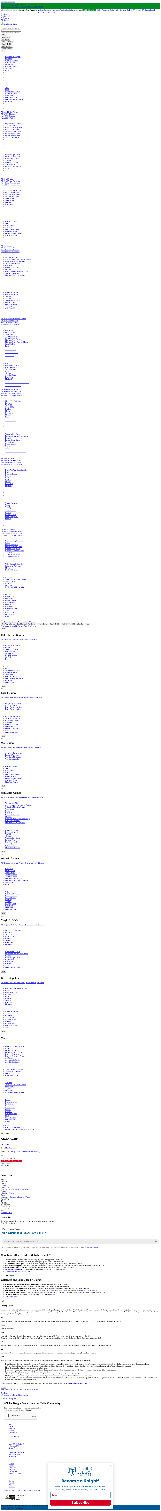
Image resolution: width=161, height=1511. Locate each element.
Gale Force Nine (11, 308)
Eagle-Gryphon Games (13, 166)
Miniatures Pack (10, 1148)
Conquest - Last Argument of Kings (17, 271)
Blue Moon (9, 377)
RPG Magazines (11, 66)
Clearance (8, 606)
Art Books (8, 553)
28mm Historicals (11, 338)
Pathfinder (8, 59)
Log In (68, 10)
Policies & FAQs (14, 1446)
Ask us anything (11, 1296)
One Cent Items (10, 612)
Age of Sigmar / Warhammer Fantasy (18, 259)
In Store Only (10, 614)
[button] (10, 1134)
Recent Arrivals (10, 600)
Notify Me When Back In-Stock (11, 1161)
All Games (4, 20)
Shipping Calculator (15, 1450)
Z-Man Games (10, 164)
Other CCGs (9, 407)
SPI (6, 223)
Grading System (14, 1454)
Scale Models (10, 344)
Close (3, 1387)
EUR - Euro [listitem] (135, 10)
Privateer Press (10, 302)
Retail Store (39, 10)
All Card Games (11, 126)
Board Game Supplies (12, 129)
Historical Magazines (12, 549)
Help (10, 1424)
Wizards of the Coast (12, 92)
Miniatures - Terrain (23, 1197)
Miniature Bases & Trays (13, 340)
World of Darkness (11, 61)
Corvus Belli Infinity (12, 267)
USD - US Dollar (89, 10)
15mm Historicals (11, 336)
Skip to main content (8, 2)
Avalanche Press (11, 235)
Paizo (7, 90)
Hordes (17, 263)
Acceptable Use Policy (93, 1247)
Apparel (8, 583)
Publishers (33, 640)
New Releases (10, 602)
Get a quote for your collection (87, 1290)
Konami (8, 438)
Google (11, 1481)
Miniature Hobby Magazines (15, 275)
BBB (10, 1485)
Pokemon (8, 403)
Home (7, 1125)
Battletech (8, 265)
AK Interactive (10, 511)
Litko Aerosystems (11, 517)
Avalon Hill (9, 227)
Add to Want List (7, 1163)
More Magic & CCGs (12, 967)
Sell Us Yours (5, 1165)
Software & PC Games (13, 566)
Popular (8, 594)
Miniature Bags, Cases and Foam (16, 342)
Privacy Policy (14, 1437)
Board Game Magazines (13, 127)
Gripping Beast (10, 375)
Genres (7, 616)
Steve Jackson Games (12, 157)
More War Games (11, 782)
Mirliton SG (9, 379)
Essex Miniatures (11, 367)
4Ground (8, 298)
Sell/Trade (4, 14)
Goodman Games (11, 94)
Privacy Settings (13, 1434)
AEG (7, 168)
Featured (8, 604)
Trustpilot (12, 1483)
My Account (54, 10)
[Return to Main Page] (2, 688)
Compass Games (11, 231)
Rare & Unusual (11, 596)
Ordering (12, 1428)
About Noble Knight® (16, 1444)
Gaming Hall (5, 16)
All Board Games (7, 697)
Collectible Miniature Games (15, 261)
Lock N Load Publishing (13, 233)
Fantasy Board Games (13, 133)
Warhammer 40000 (12, 803)
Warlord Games (10, 369)
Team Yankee (10, 334)
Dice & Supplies (7, 48)
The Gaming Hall (14, 622)
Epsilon (8, 1129)
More (3, 51)
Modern (8, 202)
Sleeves (8, 411)
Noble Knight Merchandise (14, 587)
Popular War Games (12, 192)
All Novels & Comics (12, 555)
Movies (7, 568)
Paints (7, 346)
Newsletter (12, 1470)
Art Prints (8, 577)
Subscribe (80, 1502)
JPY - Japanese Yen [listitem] (48, 12)
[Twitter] (15, 1490)
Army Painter (10, 509)
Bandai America (10, 444)
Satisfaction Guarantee (16, 1452)
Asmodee (8, 160)
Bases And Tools (11, 474)
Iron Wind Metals (11, 304)
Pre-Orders (9, 598)
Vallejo (7, 505)
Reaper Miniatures (11, 294)
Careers (11, 1464)
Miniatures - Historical (8, 1197)
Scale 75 (8, 519)
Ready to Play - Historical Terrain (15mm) (25, 1129)
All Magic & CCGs (7, 925)
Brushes (8, 476)
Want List (62, 10)
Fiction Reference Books (13, 547)
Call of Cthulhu (10, 63)
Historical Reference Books (14, 551)
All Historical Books (12, 556)
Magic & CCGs (6, 46)
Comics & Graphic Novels (14, 541)
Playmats (8, 415)
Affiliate (11, 1466)
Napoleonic (9, 204)
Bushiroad (8, 446)
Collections (5, 18)
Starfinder (8, 68)
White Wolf (9, 95)
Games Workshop (11, 292)
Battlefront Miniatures (12, 365)
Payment (12, 1430)
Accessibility (13, 1456)
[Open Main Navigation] (2, 22)
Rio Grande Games (12, 158)
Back (3, 628)
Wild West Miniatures (12, 273)
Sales (7, 610)
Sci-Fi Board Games (12, 137)
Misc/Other (9, 585)
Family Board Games (12, 135)
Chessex (8, 513)
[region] (80, 1238)
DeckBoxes (9, 413)
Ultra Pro (8, 507)
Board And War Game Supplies (16, 470)
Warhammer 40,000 (12, 257)
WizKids (8, 296)
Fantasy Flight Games (12, 155)
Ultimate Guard (10, 515)
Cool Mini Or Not (11, 162)
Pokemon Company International (16, 436)
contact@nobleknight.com (48, 1292)
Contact (46, 10)
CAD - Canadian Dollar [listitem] (122, 10)
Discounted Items (11, 608)
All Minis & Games (7, 797)
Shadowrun (9, 64)
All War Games (6, 747)
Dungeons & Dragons (12, 57)
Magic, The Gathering (13, 401)
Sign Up (28, 1410)
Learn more (18, 1271)
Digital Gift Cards (11, 570)
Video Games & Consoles (14, 564)
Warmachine (9, 263)
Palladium (8, 101)
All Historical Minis (8, 863)
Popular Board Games (13, 124)
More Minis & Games (12, 848)
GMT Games (9, 225)
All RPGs (4, 640)
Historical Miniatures (12, 1127)
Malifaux (8, 269)
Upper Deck (9, 442)
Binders (8, 409)
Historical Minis (7, 44)
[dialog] (80, 1344)
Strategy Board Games (13, 131)
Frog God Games (11, 97)
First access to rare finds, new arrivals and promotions (22, 1408)
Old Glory (8, 371)
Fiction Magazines (11, 545)
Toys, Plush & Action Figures (15, 579)
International (13, 1432)
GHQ (7, 363)
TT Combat (9, 306)
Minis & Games (7, 42)
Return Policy (13, 1448)
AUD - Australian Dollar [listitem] (105, 10)
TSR (7, 88)
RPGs (4, 35)
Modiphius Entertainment (14, 99)
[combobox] (11, 28)
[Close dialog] (110, 1466)
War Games (5, 39)
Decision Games (11, 221)
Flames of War (10, 332)
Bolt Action (9, 330)
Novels (7, 543)
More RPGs (9, 682)
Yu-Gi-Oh (8, 405)
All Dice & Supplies (8, 983)
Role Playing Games (8, 624)
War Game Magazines (13, 194)
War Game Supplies (12, 196)
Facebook (12, 1487)
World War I (9, 198)
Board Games (6, 37)
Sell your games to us (13, 1269)
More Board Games (12, 732)
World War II (9, 200)
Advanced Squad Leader (13, 190)
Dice (7, 70)
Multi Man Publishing (12, 229)
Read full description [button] (8, 1223)
